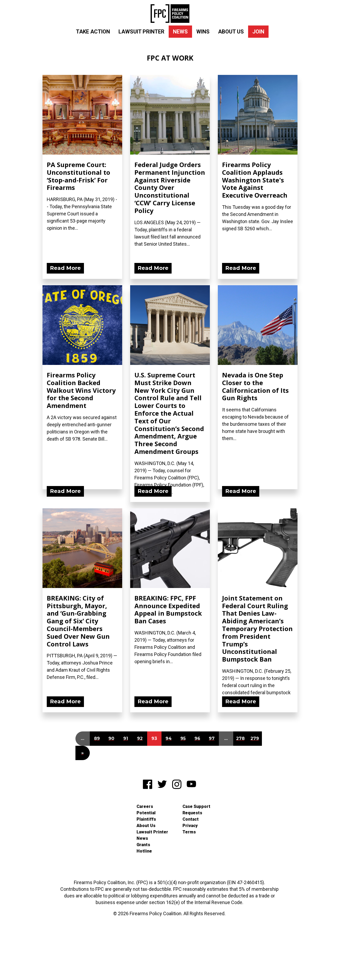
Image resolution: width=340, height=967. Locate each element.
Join (258, 31)
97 (212, 738)
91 (125, 738)
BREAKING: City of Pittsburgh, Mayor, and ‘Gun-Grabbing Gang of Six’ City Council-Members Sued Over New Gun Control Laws (78, 621)
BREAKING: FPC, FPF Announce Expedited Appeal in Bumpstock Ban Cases (168, 609)
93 (154, 738)
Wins (203, 31)
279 (254, 738)
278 (240, 738)
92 (140, 738)
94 (168, 738)
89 (97, 738)
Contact (190, 819)
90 (111, 738)
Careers (145, 806)
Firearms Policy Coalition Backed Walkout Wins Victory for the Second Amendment (81, 390)
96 (197, 738)
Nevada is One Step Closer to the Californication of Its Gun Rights (255, 386)
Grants (143, 844)
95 (183, 738)
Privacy (190, 825)
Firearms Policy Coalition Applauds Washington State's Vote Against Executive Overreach (254, 179)
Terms (189, 831)
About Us (231, 31)
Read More (65, 268)
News (180, 31)
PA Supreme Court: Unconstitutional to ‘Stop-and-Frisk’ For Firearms (78, 176)
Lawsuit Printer (141, 31)
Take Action (93, 31)
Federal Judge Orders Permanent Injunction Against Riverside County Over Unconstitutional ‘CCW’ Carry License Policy (169, 187)
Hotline (144, 851)
